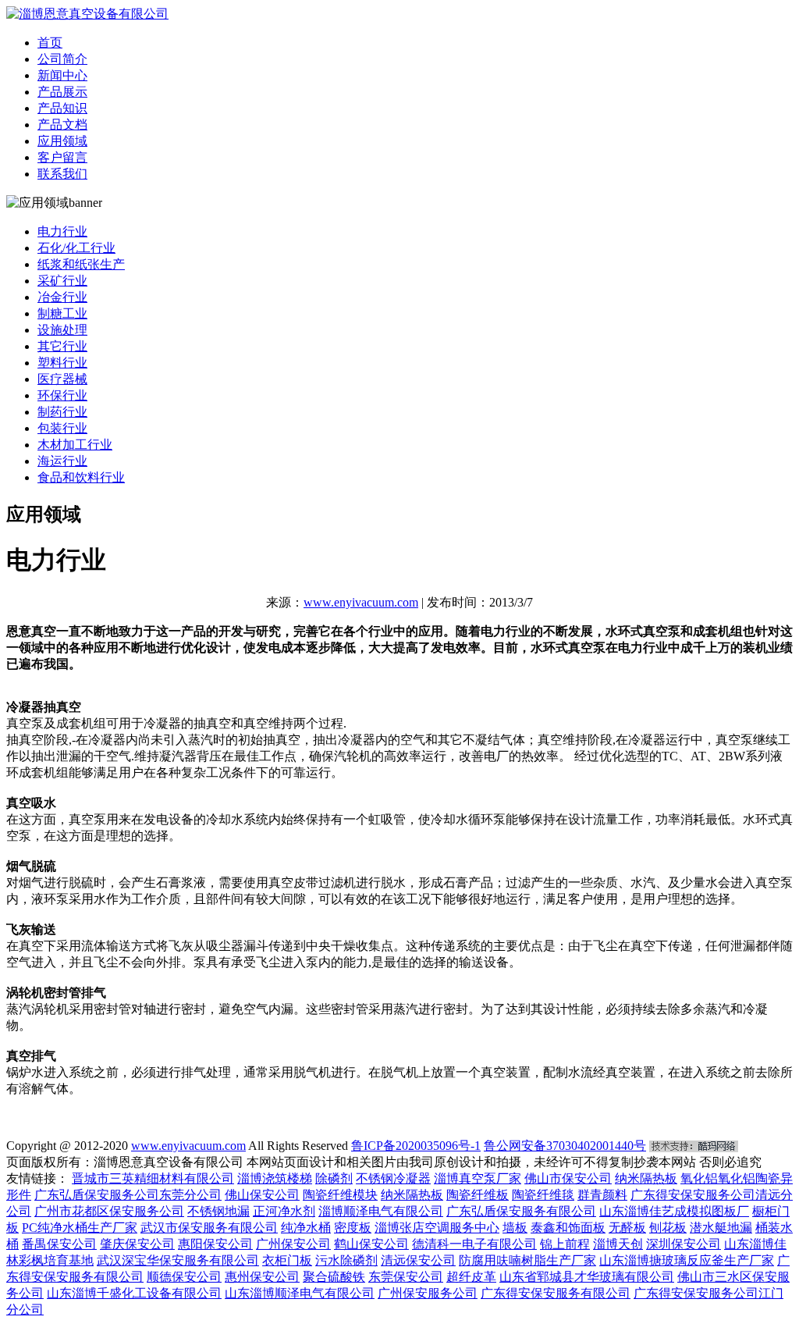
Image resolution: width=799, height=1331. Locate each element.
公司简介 (62, 59)
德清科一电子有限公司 (474, 1244)
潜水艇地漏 (721, 1227)
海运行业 (62, 461)
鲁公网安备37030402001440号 (565, 1145)
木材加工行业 (74, 444)
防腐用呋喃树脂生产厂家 (527, 1260)
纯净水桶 (306, 1227)
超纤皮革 (471, 1276)
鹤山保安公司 (371, 1244)
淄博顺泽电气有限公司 (380, 1211)
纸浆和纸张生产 (81, 264)
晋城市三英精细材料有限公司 (153, 1178)
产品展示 (62, 91)
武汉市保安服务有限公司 (209, 1227)
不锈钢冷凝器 (393, 1178)
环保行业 (62, 395)
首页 (49, 42)
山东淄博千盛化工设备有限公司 (134, 1293)
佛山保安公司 (262, 1194)
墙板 (514, 1227)
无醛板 (627, 1227)
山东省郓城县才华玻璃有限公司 (586, 1276)
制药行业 (62, 411)
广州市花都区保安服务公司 (109, 1211)
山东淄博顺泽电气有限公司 (300, 1293)
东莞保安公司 (405, 1276)
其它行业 (62, 346)
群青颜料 (602, 1194)
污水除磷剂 (346, 1260)
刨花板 (668, 1227)
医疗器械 (62, 379)
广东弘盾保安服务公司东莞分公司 (128, 1194)
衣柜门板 (287, 1260)
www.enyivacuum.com (361, 602)
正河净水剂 (284, 1211)
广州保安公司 (293, 1244)
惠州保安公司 (262, 1276)
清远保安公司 (418, 1260)
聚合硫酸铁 (334, 1276)
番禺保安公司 (59, 1244)
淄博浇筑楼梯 (274, 1178)
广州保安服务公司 (428, 1293)
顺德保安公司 (184, 1276)
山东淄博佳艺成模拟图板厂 (674, 1211)
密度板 (352, 1227)
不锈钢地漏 (218, 1211)
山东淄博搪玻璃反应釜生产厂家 (686, 1260)
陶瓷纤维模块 (340, 1194)
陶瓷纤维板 (477, 1194)
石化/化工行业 (76, 247)
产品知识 (62, 108)
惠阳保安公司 (215, 1244)
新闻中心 (62, 75)
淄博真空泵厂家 (477, 1178)
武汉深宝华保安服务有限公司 (178, 1260)
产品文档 (62, 124)
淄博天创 (618, 1244)
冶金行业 (62, 297)
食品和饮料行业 (81, 477)
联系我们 (62, 173)
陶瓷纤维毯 (543, 1194)
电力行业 (62, 231)
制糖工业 (62, 313)
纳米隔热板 (646, 1178)
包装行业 (62, 428)
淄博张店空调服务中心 (437, 1227)
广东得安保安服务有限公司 (555, 1293)
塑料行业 (62, 362)
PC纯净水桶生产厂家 (79, 1227)
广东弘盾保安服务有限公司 (521, 1211)
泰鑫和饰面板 (568, 1227)
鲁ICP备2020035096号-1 (416, 1145)
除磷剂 (334, 1178)
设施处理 (62, 329)
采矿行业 (62, 280)
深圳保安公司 (683, 1244)
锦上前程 (565, 1244)
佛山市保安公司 (568, 1178)
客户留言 (62, 157)
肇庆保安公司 (137, 1244)
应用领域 (62, 141)
